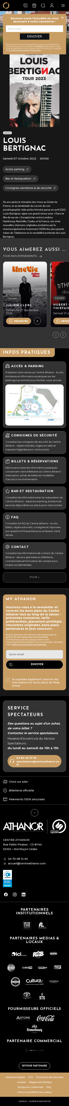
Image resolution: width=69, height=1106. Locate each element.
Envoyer (34, 36)
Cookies (21, 1082)
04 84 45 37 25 (26, 758)
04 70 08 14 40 (18, 859)
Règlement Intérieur (40, 1082)
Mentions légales (15, 1077)
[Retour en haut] (34, 812)
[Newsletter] (25, 5)
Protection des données (49, 1077)
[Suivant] (63, 335)
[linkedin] (23, 894)
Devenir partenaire (34, 1066)
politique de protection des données (26, 50)
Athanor (40, 46)
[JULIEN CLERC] (25, 294)
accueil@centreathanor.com (27, 863)
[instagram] (15, 894)
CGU (30, 1077)
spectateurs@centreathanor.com (37, 763)
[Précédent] (56, 335)
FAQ (48, 1087)
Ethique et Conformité (30, 1087)
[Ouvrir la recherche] (43, 5)
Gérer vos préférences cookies (34, 1092)
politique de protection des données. (29, 644)
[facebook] (6, 894)
